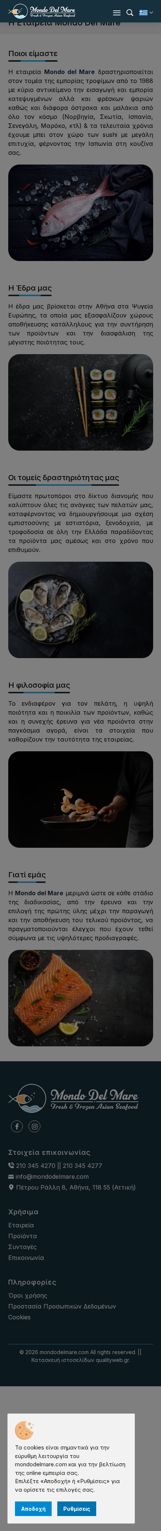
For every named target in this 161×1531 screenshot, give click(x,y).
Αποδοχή (33, 1509)
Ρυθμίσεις (76, 1509)
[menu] (117, 12)
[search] (130, 12)
